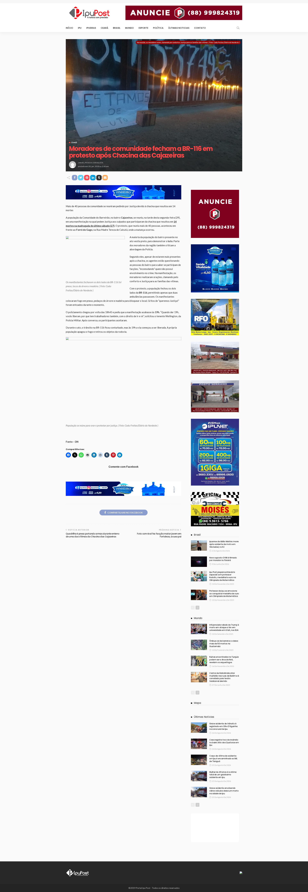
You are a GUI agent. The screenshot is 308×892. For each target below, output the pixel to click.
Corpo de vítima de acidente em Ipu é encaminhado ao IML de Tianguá (223, 758)
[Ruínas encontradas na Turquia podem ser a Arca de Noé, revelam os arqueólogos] (199, 661)
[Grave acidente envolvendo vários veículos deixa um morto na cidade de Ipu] (199, 792)
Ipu (79, 27)
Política (158, 27)
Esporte (143, 27)
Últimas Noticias (178, 27)
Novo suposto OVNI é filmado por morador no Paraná (223, 559)
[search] (238, 28)
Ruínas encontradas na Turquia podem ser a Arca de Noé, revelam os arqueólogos (224, 660)
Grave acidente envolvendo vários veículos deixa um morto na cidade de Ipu (224, 791)
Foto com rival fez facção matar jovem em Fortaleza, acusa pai (159, 535)
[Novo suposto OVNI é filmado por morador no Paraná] (199, 561)
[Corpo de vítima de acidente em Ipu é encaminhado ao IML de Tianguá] (199, 760)
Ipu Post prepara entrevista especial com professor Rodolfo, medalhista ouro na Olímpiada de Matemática (222, 576)
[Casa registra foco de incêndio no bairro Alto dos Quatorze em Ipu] (199, 744)
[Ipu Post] (78, 872)
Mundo (129, 27)
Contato (200, 27)
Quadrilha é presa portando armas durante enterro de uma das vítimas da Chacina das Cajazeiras (92, 535)
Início (69, 27)
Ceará (104, 27)
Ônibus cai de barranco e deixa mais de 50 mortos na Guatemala (223, 644)
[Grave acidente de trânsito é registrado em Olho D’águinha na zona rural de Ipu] (199, 727)
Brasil (116, 27)
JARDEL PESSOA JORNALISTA (90, 162)
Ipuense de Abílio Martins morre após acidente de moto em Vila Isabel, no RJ (224, 544)
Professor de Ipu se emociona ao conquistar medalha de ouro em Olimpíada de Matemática (224, 593)
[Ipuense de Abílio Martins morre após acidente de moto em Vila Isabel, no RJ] (199, 545)
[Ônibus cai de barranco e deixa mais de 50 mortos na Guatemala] (199, 645)
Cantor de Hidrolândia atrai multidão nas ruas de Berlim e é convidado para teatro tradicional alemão (224, 677)
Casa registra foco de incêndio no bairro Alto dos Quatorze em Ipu (224, 742)
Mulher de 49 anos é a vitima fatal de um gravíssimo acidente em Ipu (222, 775)
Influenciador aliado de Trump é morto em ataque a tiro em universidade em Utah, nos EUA (224, 627)
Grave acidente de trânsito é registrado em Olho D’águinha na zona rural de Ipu (223, 726)
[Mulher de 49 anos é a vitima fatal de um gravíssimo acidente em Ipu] (199, 776)
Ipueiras (91, 27)
